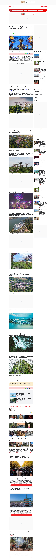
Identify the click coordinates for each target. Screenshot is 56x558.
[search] (39, 6)
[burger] (46, 7)
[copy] (32, 54)
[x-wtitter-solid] (30, 54)
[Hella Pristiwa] (10, 410)
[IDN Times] (11, 6)
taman (26, 59)
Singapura (11, 90)
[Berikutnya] (33, 445)
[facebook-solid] (28, 54)
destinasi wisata (15, 57)
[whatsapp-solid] (26, 54)
